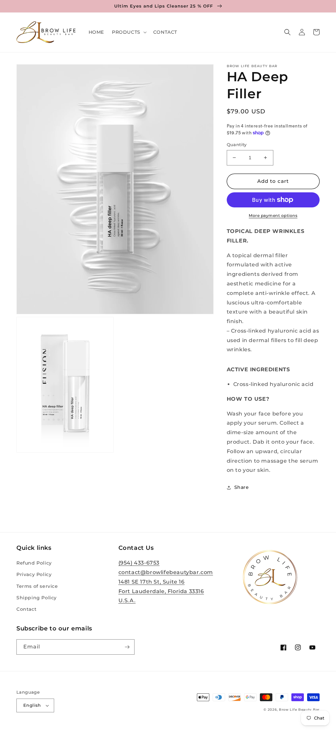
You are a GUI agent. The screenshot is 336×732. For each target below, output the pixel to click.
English (32, 705)
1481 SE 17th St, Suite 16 (151, 582)
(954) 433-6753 (138, 563)
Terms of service (37, 586)
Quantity (237, 144)
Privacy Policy (34, 574)
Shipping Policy (36, 598)
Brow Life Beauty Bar (299, 709)
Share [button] (241, 487)
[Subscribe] (127, 647)
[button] (128, 32)
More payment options (273, 215)
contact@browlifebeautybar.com (165, 572)
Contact (26, 609)
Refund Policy (34, 563)
